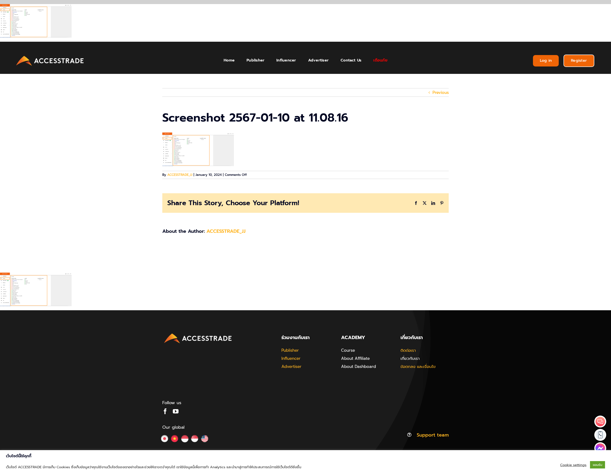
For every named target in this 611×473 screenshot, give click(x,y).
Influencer (290, 358)
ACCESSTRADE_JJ (179, 175)
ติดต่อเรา (408, 350)
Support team (433, 434)
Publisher (290, 350)
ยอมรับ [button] (597, 465)
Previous (440, 92)
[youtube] (176, 411)
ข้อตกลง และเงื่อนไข (418, 366)
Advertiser (291, 366)
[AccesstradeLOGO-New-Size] (50, 56)
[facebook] (165, 411)
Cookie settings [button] (573, 465)
